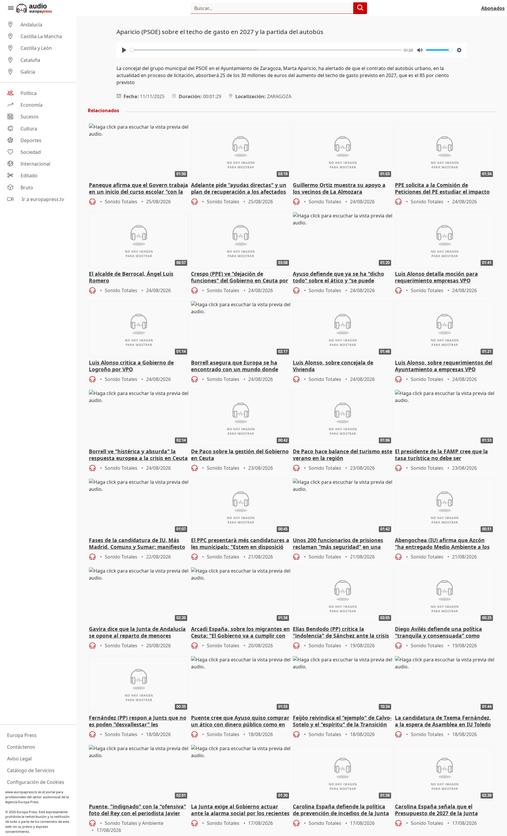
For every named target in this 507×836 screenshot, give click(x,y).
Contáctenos (21, 747)
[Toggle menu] (10, 8)
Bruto (27, 187)
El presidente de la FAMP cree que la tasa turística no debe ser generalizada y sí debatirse (441, 455)
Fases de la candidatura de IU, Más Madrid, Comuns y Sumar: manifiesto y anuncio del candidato (137, 544)
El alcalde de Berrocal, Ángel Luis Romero (131, 277)
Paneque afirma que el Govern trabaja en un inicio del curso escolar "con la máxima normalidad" (138, 189)
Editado (29, 176)
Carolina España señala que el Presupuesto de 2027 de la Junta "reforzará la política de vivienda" (438, 810)
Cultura (29, 128)
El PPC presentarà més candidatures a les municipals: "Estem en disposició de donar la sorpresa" (240, 544)
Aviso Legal (19, 758)
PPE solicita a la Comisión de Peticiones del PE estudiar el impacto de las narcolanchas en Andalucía (442, 189)
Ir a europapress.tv (42, 199)
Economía (32, 105)
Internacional (35, 164)
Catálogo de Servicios (31, 770)
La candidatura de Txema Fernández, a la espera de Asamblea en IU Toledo (443, 721)
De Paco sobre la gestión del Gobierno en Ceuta (240, 455)
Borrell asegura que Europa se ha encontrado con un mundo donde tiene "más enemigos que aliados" (234, 366)
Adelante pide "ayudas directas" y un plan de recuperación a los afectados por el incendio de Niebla (238, 189)
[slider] (266, 50)
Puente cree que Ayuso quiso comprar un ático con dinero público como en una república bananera (240, 721)
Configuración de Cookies (35, 782)
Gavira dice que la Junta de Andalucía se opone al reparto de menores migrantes (137, 633)
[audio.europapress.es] (42, 8)
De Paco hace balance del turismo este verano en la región (342, 455)
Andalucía (31, 24)
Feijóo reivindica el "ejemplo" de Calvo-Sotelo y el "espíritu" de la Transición (342, 721)
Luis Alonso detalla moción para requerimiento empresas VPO (436, 277)
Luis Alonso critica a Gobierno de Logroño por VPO (131, 366)
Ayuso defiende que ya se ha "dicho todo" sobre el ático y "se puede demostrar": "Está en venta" (338, 277)
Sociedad (31, 152)
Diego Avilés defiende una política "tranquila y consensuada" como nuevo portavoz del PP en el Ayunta (441, 633)
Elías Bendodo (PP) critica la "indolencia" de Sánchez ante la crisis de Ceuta (341, 633)
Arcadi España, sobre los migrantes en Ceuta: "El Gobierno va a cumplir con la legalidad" (240, 633)
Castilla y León (36, 48)
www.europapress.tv (21, 792)
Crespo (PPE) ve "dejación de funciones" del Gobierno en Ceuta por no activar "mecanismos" (239, 277)
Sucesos (30, 117)
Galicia (28, 72)
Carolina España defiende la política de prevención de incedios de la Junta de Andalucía (341, 810)
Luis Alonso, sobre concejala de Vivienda (333, 366)
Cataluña (30, 60)
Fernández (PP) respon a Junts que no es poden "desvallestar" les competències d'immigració (137, 721)
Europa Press (22, 735)
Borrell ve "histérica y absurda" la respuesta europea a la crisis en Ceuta (138, 455)
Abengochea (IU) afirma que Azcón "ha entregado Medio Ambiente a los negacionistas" (442, 544)
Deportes (31, 140)
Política (29, 93)
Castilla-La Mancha (41, 36)
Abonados (493, 8)
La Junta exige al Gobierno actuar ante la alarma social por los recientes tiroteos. (240, 810)
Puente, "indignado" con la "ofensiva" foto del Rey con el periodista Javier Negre (137, 810)
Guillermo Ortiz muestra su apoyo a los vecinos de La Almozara (339, 188)
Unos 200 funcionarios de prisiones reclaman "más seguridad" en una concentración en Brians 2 (338, 544)
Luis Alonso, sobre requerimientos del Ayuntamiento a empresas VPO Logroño (443, 366)
